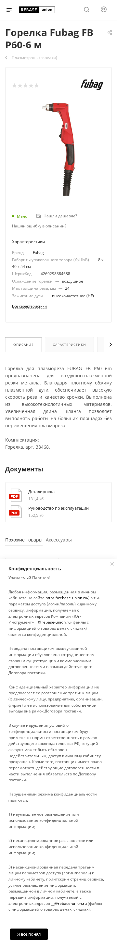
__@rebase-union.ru (53, 622)
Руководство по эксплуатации (58, 508)
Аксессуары (59, 540)
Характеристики (69, 344)
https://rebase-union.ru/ (67, 598)
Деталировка (41, 491)
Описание (23, 344)
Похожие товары (24, 540)
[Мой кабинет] (104, 10)
